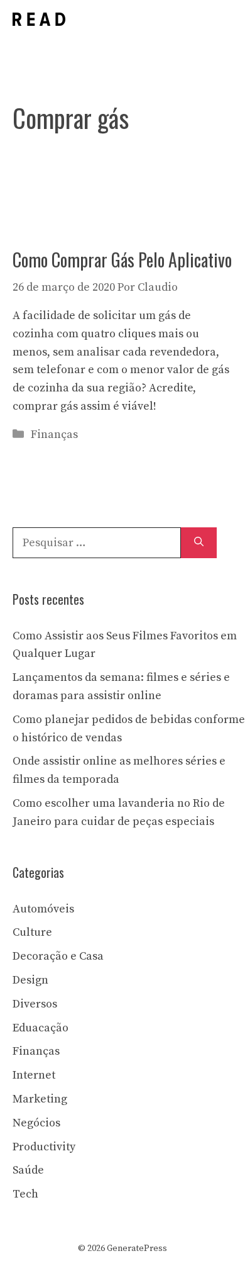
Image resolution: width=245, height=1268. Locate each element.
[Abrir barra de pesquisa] (187, 19)
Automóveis (43, 909)
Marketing (40, 1099)
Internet (34, 1075)
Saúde (28, 1170)
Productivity (44, 1147)
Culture (32, 932)
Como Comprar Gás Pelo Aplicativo (122, 259)
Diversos (35, 1004)
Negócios (36, 1123)
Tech (25, 1194)
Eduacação (40, 1028)
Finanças (54, 434)
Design (30, 980)
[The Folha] (39, 19)
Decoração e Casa (58, 956)
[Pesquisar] (199, 542)
